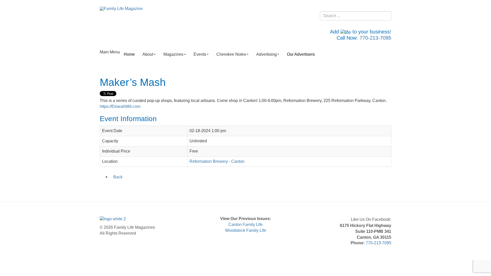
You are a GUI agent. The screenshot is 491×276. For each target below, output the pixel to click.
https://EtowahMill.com (120, 106)
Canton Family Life (245, 224)
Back (117, 177)
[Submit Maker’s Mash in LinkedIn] (116, 187)
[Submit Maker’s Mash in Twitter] (109, 187)
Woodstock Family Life (245, 230)
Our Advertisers (301, 54)
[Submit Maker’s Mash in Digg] (129, 187)
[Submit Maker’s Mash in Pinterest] (136, 187)
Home (129, 54)
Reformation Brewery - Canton (216, 161)
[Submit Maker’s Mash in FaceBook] (103, 187)
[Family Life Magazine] (121, 8)
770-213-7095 (375, 38)
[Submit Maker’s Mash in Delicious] (123, 187)
